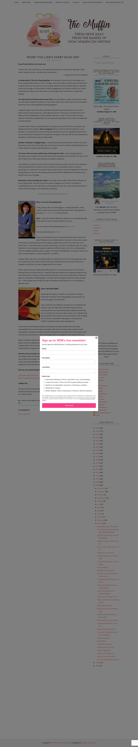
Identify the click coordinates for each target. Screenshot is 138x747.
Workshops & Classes (53, 388)
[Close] (96, 338)
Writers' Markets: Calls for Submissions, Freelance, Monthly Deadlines (69, 391)
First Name (46, 358)
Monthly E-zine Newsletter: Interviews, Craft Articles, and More (66, 385)
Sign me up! (69, 405)
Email (44, 348)
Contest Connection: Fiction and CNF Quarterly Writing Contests (67, 382)
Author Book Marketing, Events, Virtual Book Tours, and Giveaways (68, 379)
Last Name (46, 367)
